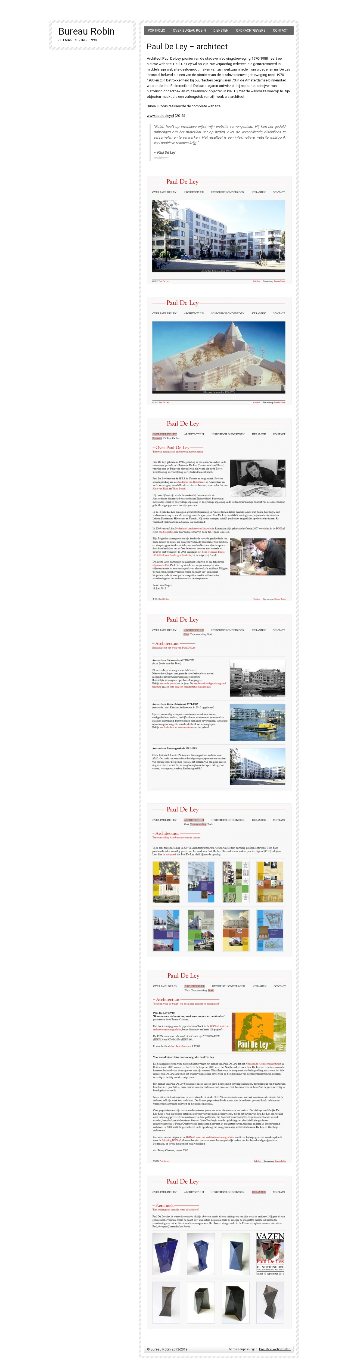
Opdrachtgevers (250, 30)
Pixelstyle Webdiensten (275, 1349)
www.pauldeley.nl (160, 116)
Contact (280, 30)
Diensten (220, 30)
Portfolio (156, 30)
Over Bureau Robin (189, 30)
